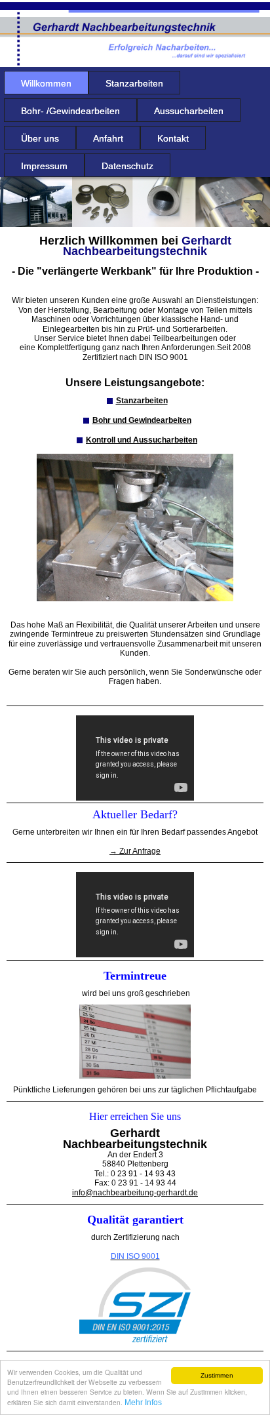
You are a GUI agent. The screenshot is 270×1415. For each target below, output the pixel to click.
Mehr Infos (143, 1402)
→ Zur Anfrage (135, 851)
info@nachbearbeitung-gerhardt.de (135, 1192)
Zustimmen (217, 1375)
